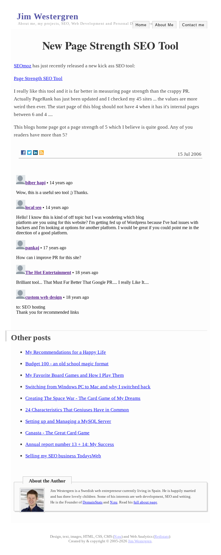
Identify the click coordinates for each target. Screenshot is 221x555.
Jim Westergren (48, 16)
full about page (145, 502)
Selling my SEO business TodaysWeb (63, 456)
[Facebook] (23, 152)
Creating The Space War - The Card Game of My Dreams (82, 398)
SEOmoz (22, 66)
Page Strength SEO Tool (38, 78)
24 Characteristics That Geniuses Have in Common (77, 410)
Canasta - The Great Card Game (57, 433)
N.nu (113, 502)
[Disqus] (110, 245)
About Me (164, 25)
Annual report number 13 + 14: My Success (69, 444)
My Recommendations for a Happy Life (65, 352)
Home (141, 25)
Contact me (193, 25)
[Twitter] (29, 152)
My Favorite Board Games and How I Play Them (74, 375)
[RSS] (41, 152)
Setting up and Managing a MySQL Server (68, 421)
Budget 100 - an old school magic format (66, 363)
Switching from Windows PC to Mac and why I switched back (87, 386)
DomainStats (92, 502)
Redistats (162, 536)
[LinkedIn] (35, 152)
